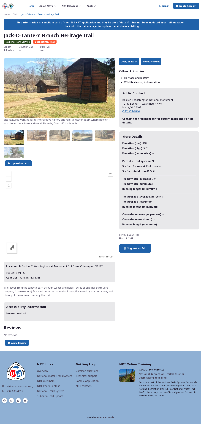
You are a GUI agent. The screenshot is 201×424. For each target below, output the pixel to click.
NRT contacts (84, 386)
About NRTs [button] (46, 5)
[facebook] (4, 400)
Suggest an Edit (137, 248)
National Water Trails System (54, 376)
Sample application (87, 381)
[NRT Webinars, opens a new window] (127, 375)
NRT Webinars (45, 381)
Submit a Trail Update (50, 396)
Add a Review (18, 342)
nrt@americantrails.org (19, 386)
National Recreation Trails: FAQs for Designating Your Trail (161, 375)
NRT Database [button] (70, 5)
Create (187, 5)
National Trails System (50, 391)
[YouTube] (25, 400)
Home (31, 5)
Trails (16, 14)
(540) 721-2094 (131, 111)
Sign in (165, 5)
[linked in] (18, 400)
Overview (42, 371)
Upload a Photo (20, 163)
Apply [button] (90, 5)
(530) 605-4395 (14, 391)
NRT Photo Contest (48, 386)
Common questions (87, 371)
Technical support (86, 376)
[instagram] (11, 400)
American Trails (105, 417)
